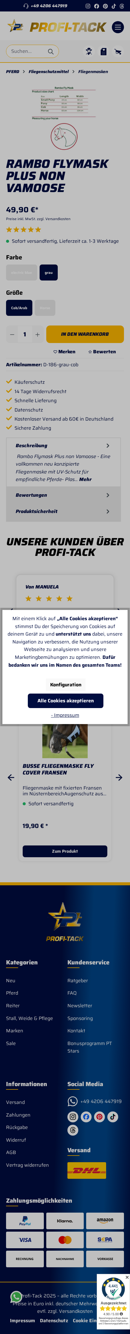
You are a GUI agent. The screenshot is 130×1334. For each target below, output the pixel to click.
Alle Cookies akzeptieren (65, 700)
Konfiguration (65, 684)
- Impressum (65, 715)
